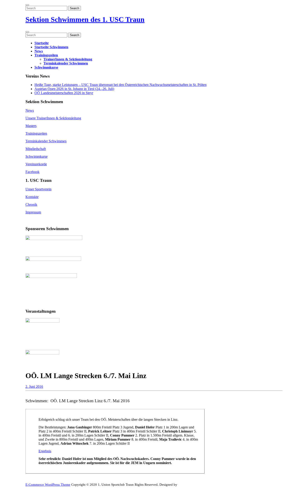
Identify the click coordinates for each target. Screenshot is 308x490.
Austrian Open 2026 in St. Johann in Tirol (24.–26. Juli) (74, 89)
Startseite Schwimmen (51, 47)
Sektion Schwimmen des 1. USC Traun (85, 19)
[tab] (27, 5)
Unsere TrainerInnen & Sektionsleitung (53, 118)
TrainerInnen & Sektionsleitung (68, 59)
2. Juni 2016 (34, 386)
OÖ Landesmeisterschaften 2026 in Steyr (63, 93)
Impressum (33, 212)
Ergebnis (45, 451)
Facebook (32, 172)
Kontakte (32, 197)
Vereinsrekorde (36, 164)
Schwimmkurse (46, 67)
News (38, 51)
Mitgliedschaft (35, 149)
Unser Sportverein (38, 189)
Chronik (31, 204)
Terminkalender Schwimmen (66, 63)
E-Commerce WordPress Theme (47, 484)
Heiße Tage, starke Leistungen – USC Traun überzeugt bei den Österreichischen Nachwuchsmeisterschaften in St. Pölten (120, 85)
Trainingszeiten (46, 55)
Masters (31, 126)
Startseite (41, 43)
